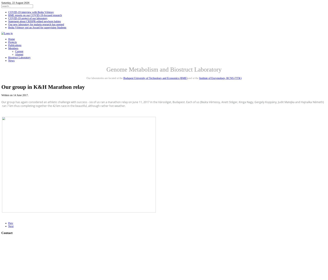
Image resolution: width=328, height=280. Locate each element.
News (11, 60)
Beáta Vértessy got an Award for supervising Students (37, 27)
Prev (10, 223)
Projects (12, 42)
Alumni (19, 54)
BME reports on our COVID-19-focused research (35, 15)
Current (19, 51)
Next (10, 226)
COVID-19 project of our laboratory (27, 18)
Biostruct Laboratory (19, 57)
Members (13, 48)
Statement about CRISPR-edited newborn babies (34, 21)
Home (11, 39)
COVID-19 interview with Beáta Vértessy (31, 12)
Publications (14, 45)
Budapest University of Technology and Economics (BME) (155, 78)
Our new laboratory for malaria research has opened (36, 24)
